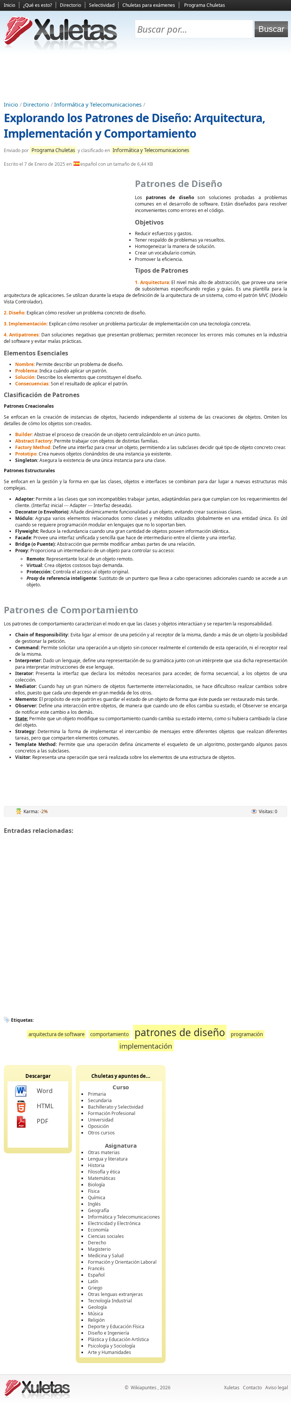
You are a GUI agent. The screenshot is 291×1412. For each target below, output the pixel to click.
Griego (95, 1288)
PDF (42, 1121)
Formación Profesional (111, 1113)
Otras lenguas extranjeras (115, 1294)
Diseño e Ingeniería (108, 1333)
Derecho (97, 1242)
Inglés (94, 1204)
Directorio (70, 5)
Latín (93, 1281)
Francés (96, 1268)
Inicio (9, 5)
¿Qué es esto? (37, 5)
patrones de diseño (180, 1032)
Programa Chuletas (204, 5)
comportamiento (109, 1034)
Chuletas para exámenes (148, 5)
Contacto (252, 1387)
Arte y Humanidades (109, 1352)
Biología (96, 1184)
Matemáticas (102, 1178)
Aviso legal (276, 1387)
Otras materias (104, 1152)
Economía (98, 1230)
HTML (45, 1106)
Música (95, 1313)
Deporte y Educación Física (116, 1326)
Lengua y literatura (108, 1159)
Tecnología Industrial (110, 1300)
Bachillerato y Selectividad (115, 1107)
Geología (97, 1307)
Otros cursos (101, 1132)
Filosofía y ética (104, 1172)
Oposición (98, 1126)
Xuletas (231, 1387)
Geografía (98, 1210)
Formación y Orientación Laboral (122, 1262)
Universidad (100, 1120)
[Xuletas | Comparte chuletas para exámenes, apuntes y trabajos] (60, 48)
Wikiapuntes (143, 1387)
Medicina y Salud (106, 1255)
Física (94, 1191)
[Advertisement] (145, 76)
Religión (96, 1320)
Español (96, 1275)
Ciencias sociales (106, 1236)
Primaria (97, 1094)
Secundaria (100, 1100)
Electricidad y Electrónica (114, 1223)
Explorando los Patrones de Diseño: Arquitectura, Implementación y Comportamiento (134, 125)
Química (96, 1197)
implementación (145, 1046)
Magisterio (99, 1249)
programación (247, 1034)
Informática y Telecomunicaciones (98, 104)
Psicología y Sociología (111, 1346)
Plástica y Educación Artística (118, 1339)
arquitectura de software (56, 1034)
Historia (96, 1165)
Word (45, 1091)
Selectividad (101, 5)
